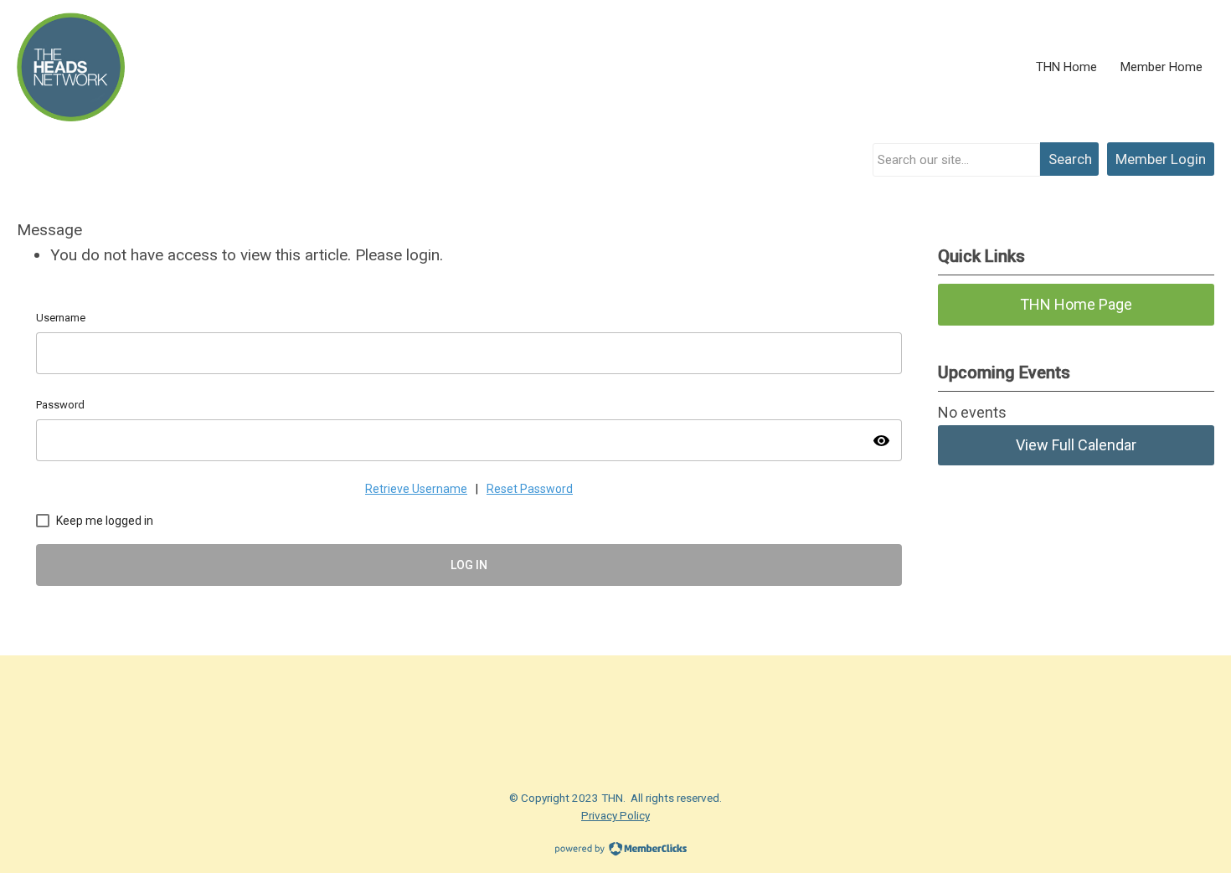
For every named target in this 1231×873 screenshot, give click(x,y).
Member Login (1160, 159)
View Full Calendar (1076, 445)
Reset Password (530, 489)
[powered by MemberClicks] (615, 850)
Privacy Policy (615, 815)
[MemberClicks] (71, 67)
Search (1070, 159)
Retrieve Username (416, 489)
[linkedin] (255, 705)
